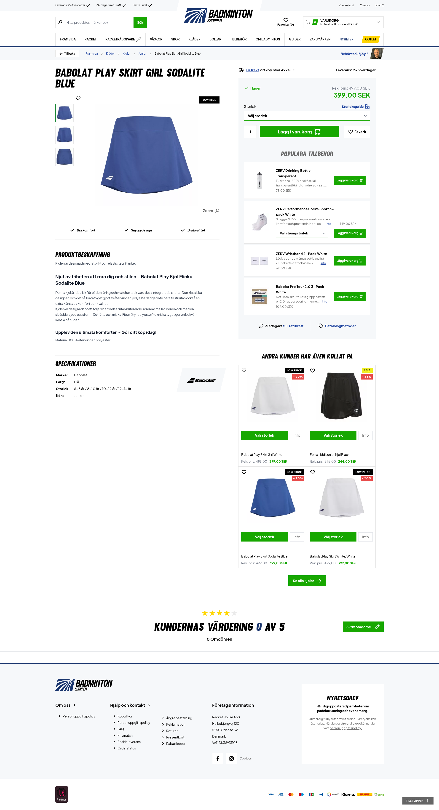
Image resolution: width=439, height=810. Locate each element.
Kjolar (126, 53)
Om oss (365, 5)
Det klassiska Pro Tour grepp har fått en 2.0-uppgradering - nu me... (301, 299)
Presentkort (346, 5)
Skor (175, 39)
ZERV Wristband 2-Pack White (301, 253)
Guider (295, 39)
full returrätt (293, 326)
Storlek (250, 106)
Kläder (195, 39)
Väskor (156, 39)
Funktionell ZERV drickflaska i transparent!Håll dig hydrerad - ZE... (300, 183)
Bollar (215, 39)
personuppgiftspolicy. (346, 728)
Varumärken (320, 39)
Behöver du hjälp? (354, 54)
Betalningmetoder (340, 326)
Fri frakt (252, 70)
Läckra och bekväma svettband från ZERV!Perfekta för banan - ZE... (301, 261)
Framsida (68, 39)
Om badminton (268, 39)
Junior (142, 53)
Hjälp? (379, 5)
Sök (140, 22)
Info (328, 224)
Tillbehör (238, 39)
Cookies (246, 758)
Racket (90, 39)
